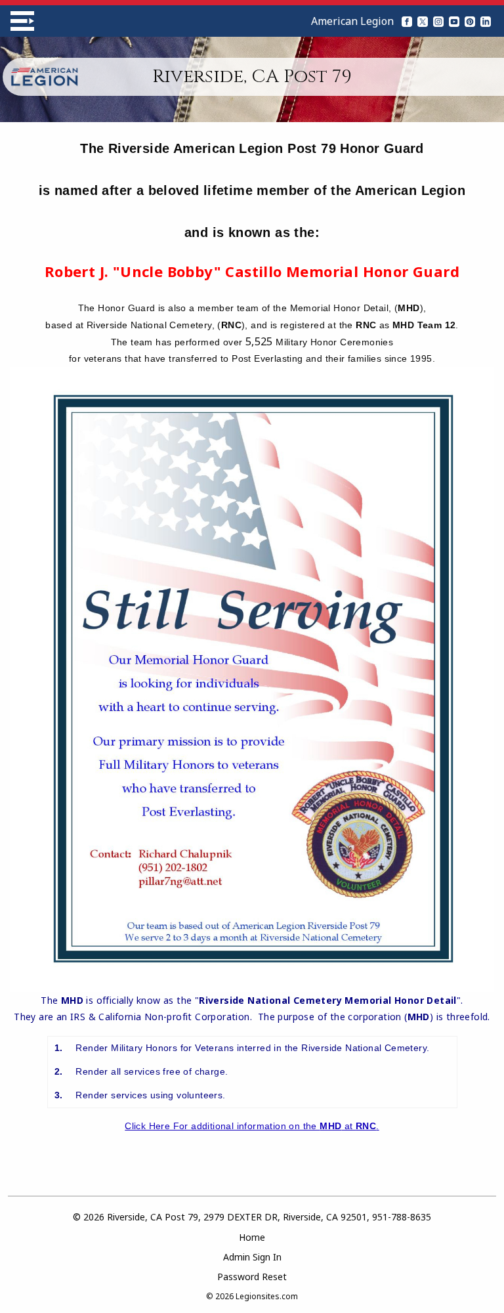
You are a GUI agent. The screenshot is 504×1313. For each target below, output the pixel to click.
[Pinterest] (470, 21)
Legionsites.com (267, 1296)
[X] (422, 21)
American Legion (352, 21)
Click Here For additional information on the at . (252, 1126)
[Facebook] (407, 21)
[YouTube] (454, 21)
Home (252, 1237)
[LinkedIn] (486, 21)
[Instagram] (438, 21)
